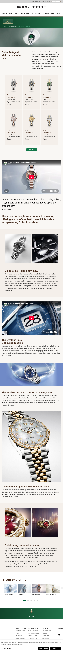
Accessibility (45, 638)
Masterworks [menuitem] (22, 15)
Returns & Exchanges (33, 633)
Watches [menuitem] (4, 13)
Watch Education (20, 638)
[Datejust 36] (49, 84)
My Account (44, 1)
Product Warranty (32, 638)
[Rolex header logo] (8, 23)
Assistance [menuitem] (37, 1)
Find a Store (45, 635)
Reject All (55, 648)
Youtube (59, 635)
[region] (31, 646)
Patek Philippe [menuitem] (36, 13)
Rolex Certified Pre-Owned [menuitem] (22, 13)
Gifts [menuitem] (30, 15)
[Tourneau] (31, 6)
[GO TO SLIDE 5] (38, 600)
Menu (58, 21)
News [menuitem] (43, 15)
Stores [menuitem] (33, 1)
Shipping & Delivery (33, 635)
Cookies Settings (6, 648)
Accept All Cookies (43, 648)
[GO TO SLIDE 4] (34, 600)
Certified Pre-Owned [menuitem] (48, 13)
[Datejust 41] (13, 84)
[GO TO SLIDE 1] (24, 600)
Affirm (17, 633)
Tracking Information (33, 630)
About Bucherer (46, 630)
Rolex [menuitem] (11, 13)
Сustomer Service (21, 630)
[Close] (60, 643)
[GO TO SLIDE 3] (31, 600)
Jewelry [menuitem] (58, 13)
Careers (44, 633)
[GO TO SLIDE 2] (28, 600)
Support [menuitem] (37, 15)
